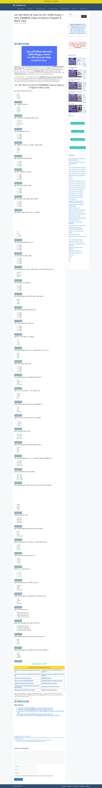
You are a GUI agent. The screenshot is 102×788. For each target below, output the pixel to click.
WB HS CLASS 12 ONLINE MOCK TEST (24, 680)
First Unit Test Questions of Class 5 (77, 181)
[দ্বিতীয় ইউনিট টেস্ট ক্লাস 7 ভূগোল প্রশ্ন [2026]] (75, 98)
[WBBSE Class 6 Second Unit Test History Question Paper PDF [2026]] (75, 86)
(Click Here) (51, 1)
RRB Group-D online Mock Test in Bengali (25, 689)
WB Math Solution (20, 8)
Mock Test (74, 8)
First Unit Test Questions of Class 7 (77, 183)
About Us (64, 786)
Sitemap (87, 786)
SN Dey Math (30, 8)
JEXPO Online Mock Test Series (49, 689)
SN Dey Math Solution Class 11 (76, 239)
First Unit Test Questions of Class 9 (77, 187)
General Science (72, 199)
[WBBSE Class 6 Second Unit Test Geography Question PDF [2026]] (75, 74)
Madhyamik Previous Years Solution (77, 225)
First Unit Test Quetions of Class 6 (77, 189)
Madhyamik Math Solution (75, 215)
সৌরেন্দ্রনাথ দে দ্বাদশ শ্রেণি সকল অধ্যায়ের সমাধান (23, 678)
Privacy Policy (76, 786)
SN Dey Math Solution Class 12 (76, 241)
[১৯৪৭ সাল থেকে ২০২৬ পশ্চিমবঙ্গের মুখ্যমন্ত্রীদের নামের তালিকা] (75, 109)
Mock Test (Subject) (65, 8)
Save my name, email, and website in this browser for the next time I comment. (34, 775)
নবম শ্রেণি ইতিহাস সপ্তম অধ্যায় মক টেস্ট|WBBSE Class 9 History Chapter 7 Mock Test (35, 714)
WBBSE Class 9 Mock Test (24, 736)
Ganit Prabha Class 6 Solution (76, 191)
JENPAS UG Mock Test (74, 207)
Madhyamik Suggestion (40, 8)
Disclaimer (82, 786)
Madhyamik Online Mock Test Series (50, 686)
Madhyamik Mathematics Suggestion (77, 217)
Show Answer (18, 102)
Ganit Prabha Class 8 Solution (76, 195)
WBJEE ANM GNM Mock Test (75, 252)
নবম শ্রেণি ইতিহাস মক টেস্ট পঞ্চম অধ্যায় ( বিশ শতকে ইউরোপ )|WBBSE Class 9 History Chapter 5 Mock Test (38, 715)
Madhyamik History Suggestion (76, 211)
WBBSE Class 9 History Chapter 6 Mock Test (24, 737)
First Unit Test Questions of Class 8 (77, 185)
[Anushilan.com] (14, 5)
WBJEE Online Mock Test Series (49, 683)
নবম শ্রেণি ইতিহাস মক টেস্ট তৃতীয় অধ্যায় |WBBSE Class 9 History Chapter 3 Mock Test (35, 709)
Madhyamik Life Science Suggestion (77, 213)
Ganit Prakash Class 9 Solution (76, 197)
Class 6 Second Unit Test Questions (77, 167)
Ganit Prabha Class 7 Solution (76, 193)
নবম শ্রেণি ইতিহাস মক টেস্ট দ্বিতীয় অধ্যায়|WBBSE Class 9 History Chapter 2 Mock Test (35, 708)
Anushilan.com (21, 5)
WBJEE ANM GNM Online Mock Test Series (52, 680)
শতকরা (70, 260)
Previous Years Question (53, 8)
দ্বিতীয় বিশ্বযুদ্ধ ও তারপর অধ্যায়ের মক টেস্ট (56, 737)
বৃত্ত (69, 258)
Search (70, 14)
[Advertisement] (39, 34)
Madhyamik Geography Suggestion (77, 209)
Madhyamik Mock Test (74, 219)
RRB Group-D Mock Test (74, 234)
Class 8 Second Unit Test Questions (77, 171)
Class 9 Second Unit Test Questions (77, 173)
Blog (70, 165)
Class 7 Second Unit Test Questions (77, 169)
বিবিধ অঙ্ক (70, 256)
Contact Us (69, 786)
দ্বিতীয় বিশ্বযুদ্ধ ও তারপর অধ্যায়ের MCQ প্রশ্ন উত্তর (42, 737)
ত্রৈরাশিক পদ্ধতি (71, 254)
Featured (17, 736)
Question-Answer (83, 8)
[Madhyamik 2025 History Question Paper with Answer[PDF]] (75, 62)
